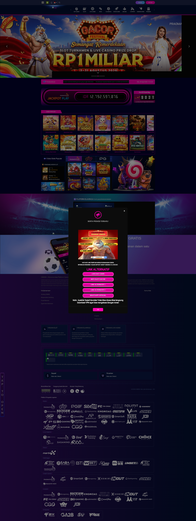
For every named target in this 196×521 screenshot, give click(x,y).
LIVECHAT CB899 (98, 274)
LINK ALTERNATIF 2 (98, 290)
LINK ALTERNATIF (98, 269)
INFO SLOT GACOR (98, 279)
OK (98, 309)
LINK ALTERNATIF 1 (98, 285)
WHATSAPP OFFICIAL (98, 295)
